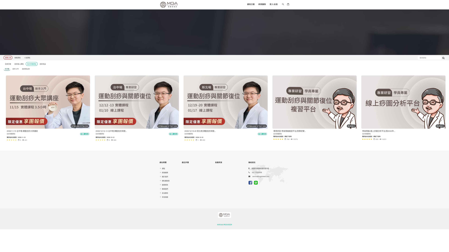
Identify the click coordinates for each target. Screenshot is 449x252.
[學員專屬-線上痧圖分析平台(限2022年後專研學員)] (403, 102)
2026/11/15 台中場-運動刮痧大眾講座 (22, 131)
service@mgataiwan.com (260, 176)
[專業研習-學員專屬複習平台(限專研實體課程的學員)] (314, 102)
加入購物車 (84, 134)
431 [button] (25, 140)
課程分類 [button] (251, 4)
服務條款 (165, 185)
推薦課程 (17, 57)
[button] (283, 5)
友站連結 (165, 193)
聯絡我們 (165, 189)
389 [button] (114, 140)
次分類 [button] (7, 69)
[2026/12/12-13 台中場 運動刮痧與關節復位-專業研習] (137, 102)
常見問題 (165, 197)
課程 (163, 168)
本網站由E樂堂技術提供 (224, 225)
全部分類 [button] (8, 64)
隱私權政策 (166, 181)
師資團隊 (262, 4)
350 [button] (203, 140)
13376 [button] (295, 139)
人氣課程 (27, 57)
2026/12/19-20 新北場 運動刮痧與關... (200, 131)
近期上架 (8, 57)
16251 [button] (384, 139)
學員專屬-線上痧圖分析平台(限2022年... (378, 131)
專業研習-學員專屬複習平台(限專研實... (289, 131)
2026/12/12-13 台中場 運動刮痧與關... (111, 131)
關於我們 (165, 176)
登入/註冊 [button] (274, 4)
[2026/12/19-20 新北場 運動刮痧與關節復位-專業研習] (226, 102)
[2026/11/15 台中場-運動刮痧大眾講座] (48, 102)
